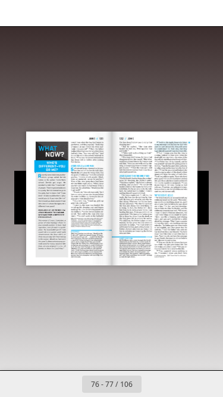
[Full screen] (206, 13)
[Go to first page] (43, 384)
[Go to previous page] (69, 384)
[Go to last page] (181, 384)
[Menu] (17, 13)
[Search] (43, 13)
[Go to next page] (155, 384)
